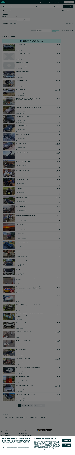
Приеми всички (67, 440)
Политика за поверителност (23, 447)
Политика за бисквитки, (12, 447)
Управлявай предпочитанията (66, 450)
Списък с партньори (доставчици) (41, 453)
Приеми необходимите (67, 445)
